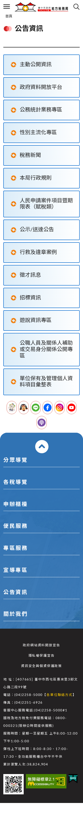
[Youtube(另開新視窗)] (71, 407)
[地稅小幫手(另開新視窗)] (12, 407)
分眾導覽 (15, 460)
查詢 (76, 6)
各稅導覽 (15, 482)
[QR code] (13, 784)
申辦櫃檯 (15, 504)
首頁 (8, 16)
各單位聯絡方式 (59, 695)
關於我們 (15, 614)
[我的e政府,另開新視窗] (73, 778)
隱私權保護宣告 (42, 655)
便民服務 (15, 526)
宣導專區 (15, 570)
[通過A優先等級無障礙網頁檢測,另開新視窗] (46, 781)
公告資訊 (15, 592)
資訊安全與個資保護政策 (41, 666)
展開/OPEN (41, 446)
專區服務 (15, 548)
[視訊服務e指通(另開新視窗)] (24, 407)
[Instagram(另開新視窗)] (59, 407)
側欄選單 (6, 6)
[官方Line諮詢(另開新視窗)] (36, 407)
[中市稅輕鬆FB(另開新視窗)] (47, 407)
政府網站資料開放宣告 (41, 645)
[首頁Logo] (41, 7)
